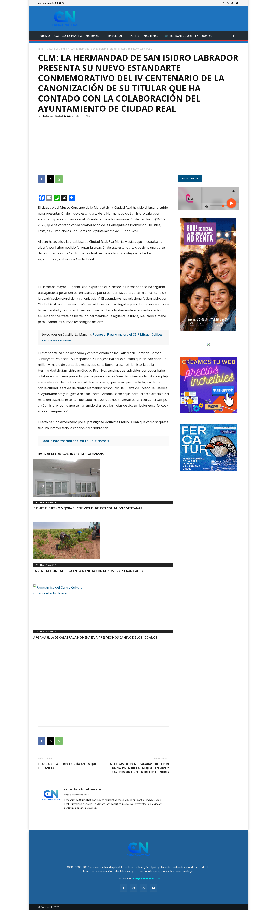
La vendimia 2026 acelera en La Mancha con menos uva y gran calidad (89, 571)
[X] (232, 3)
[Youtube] (237, 3)
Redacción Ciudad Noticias (57, 116)
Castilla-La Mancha (57, 48)
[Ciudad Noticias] (65, 19)
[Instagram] (228, 3)
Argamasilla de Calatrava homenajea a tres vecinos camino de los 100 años (95, 637)
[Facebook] (223, 3)
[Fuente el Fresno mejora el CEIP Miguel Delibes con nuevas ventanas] (103, 478)
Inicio (41, 48)
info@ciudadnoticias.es (146, 878)
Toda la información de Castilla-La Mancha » (75, 441)
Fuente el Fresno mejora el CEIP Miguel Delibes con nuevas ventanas (87, 508)
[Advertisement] (138, 147)
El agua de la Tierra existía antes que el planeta (67, 766)
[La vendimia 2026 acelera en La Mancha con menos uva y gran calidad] (103, 540)
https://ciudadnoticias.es (76, 794)
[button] (234, 36)
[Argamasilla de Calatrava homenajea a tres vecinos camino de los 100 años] (103, 605)
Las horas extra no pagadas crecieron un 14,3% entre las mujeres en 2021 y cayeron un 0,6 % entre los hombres (138, 768)
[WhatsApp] (59, 179)
